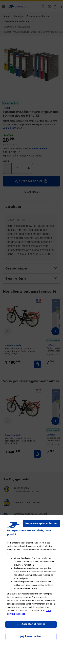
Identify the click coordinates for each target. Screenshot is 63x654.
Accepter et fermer (33, 624)
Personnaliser (33, 636)
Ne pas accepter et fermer (41, 523)
